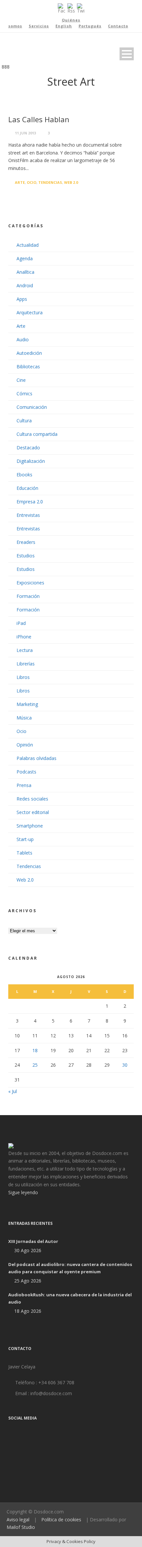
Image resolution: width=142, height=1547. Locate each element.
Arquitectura (30, 312)
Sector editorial (33, 812)
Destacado (28, 447)
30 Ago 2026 (27, 1250)
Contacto (118, 25)
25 (35, 1065)
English (63, 25)
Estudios (26, 555)
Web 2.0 (71, 182)
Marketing (27, 704)
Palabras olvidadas (36, 758)
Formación (28, 596)
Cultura (24, 420)
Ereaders (26, 542)
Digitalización (31, 461)
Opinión (25, 745)
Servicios (39, 25)
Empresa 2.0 (30, 501)
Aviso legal (18, 1519)
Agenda (25, 258)
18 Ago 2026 (27, 1311)
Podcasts (26, 772)
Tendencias (50, 182)
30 (124, 1065)
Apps (22, 299)
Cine (21, 380)
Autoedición (29, 353)
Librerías (26, 664)
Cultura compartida (37, 434)
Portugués (90, 25)
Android (25, 285)
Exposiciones (30, 582)
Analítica (25, 272)
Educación (27, 488)
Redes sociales (32, 799)
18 (35, 1050)
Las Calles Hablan (38, 119)
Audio (23, 339)
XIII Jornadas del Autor (33, 1241)
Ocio (31, 182)
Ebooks (24, 474)
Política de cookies (61, 1519)
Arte (20, 182)
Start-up (25, 839)
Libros (23, 677)
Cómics (24, 393)
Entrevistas (28, 515)
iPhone (24, 636)
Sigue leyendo (23, 1192)
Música (24, 718)
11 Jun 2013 (25, 132)
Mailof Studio (21, 1527)
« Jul (12, 1091)
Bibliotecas (28, 366)
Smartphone (30, 826)
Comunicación (32, 407)
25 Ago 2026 (27, 1281)
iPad (21, 623)
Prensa (24, 785)
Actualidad (28, 245)
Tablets (24, 853)
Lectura (25, 650)
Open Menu (127, 53)
